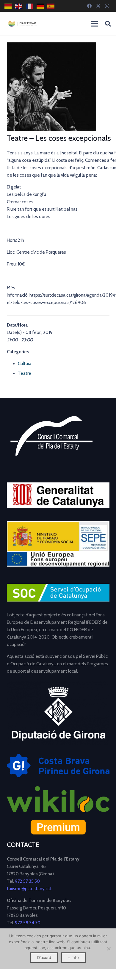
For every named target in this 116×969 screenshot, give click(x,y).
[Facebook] (89, 5)
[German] (40, 6)
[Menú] (94, 23)
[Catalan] (8, 6)
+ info (73, 957)
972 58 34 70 (27, 922)
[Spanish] (51, 6)
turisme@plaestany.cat (29, 888)
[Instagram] (107, 5)
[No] (109, 949)
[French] (30, 6)
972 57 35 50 (27, 881)
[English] (19, 6)
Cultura (25, 363)
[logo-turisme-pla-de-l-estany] (22, 23)
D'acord (44, 957)
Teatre (24, 373)
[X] (98, 5)
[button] (108, 24)
